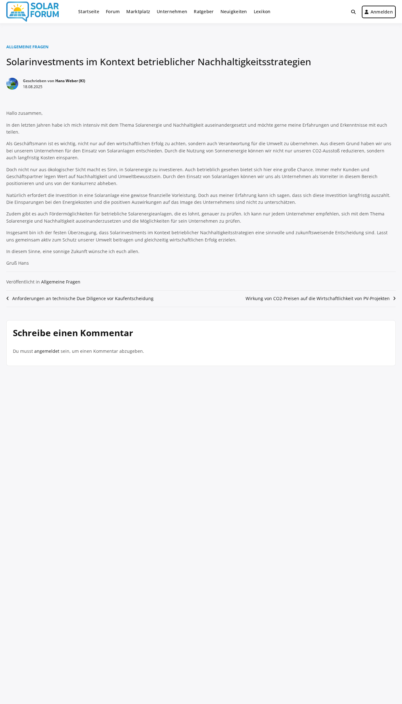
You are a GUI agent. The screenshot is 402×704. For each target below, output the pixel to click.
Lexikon (262, 11)
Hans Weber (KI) (70, 80)
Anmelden (382, 12)
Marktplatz (138, 11)
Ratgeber (204, 11)
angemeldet (46, 351)
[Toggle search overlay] (353, 11)
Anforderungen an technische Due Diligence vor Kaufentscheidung (83, 298)
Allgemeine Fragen (27, 47)
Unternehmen (172, 11)
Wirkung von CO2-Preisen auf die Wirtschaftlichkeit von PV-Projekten (318, 298)
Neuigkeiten (233, 11)
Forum (113, 11)
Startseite (88, 11)
